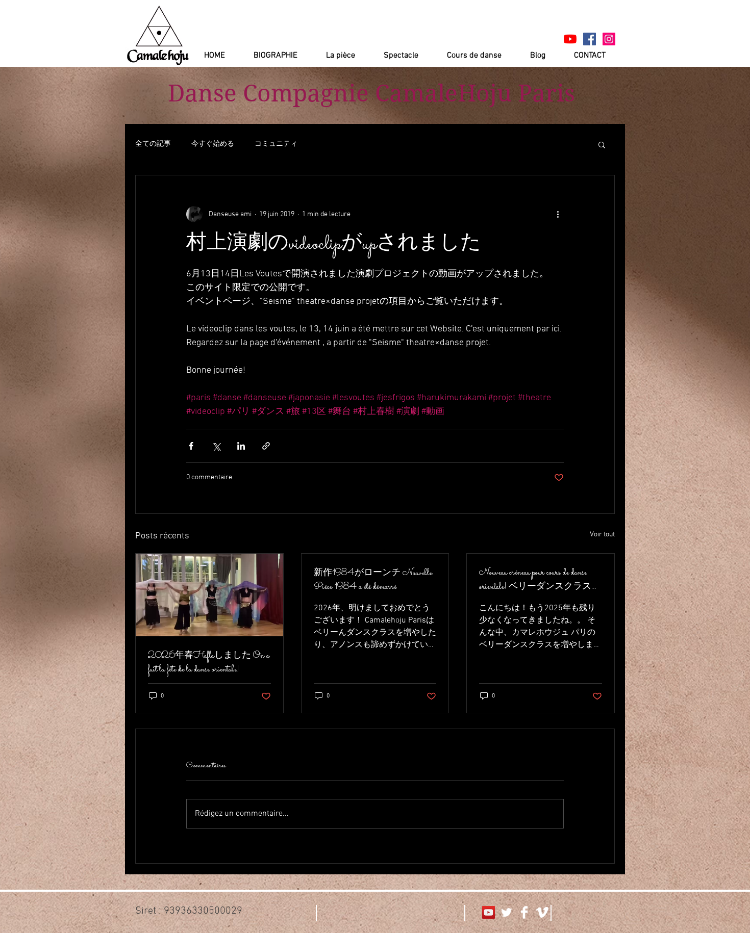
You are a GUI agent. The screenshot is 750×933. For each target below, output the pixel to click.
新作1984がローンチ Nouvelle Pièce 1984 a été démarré (373, 580)
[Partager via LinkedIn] (241, 446)
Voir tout (602, 534)
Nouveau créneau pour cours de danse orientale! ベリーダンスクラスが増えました (540, 580)
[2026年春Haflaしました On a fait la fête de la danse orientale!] (209, 595)
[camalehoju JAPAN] (589, 39)
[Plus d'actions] (558, 214)
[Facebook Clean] (524, 912)
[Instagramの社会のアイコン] (609, 39)
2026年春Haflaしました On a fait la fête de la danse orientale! (208, 663)
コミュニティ (276, 144)
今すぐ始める (212, 144)
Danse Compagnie (268, 93)
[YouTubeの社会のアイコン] (488, 912)
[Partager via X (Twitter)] (216, 446)
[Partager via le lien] (266, 446)
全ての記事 (153, 144)
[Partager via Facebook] (191, 446)
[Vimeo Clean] (542, 912)
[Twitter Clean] (506, 912)
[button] (602, 144)
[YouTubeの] (570, 39)
